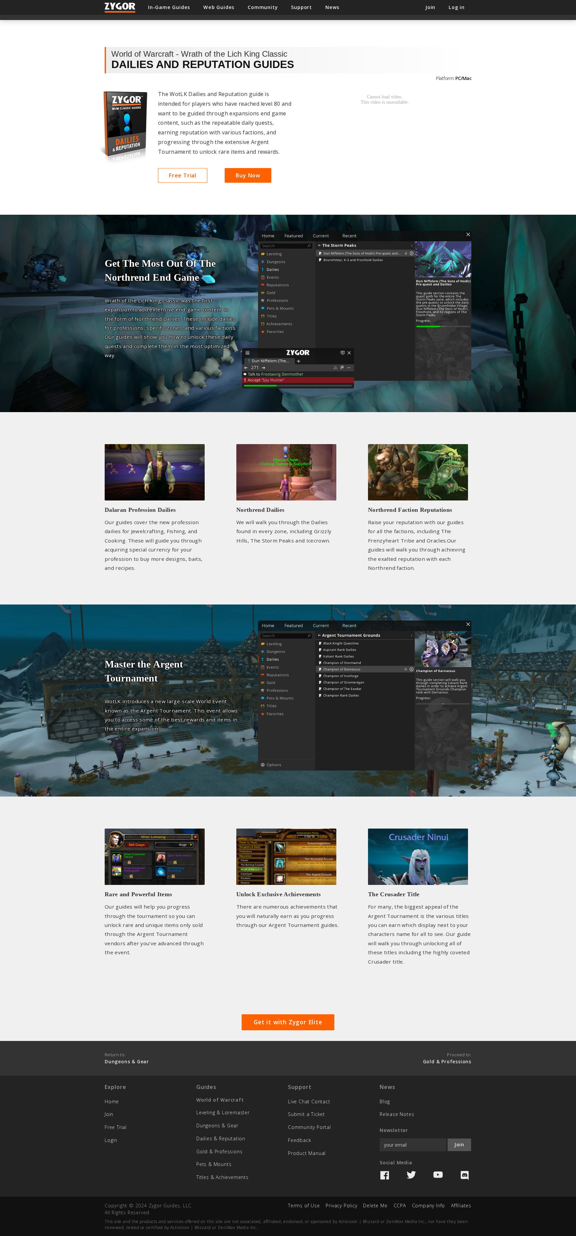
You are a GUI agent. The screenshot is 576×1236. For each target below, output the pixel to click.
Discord (465, 1175)
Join (109, 1114)
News (332, 7)
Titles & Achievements (222, 1177)
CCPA (400, 1205)
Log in (457, 7)
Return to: (127, 1058)
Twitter (411, 1175)
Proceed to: (447, 1058)
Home (112, 1101)
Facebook (385, 1175)
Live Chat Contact (309, 1101)
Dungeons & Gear (217, 1125)
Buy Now (248, 175)
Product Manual (307, 1153)
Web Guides (218, 7)
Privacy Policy (341, 1205)
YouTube (438, 1175)
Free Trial (182, 175)
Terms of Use (304, 1205)
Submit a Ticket (306, 1114)
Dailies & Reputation (220, 1138)
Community (263, 7)
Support (301, 7)
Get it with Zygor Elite (288, 1022)
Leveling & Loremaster (223, 1112)
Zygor (120, 8)
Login (111, 1140)
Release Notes (397, 1114)
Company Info (428, 1205)
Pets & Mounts (213, 1164)
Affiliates (461, 1205)
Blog (385, 1101)
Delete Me (375, 1205)
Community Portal (309, 1127)
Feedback (299, 1140)
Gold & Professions (219, 1151)
